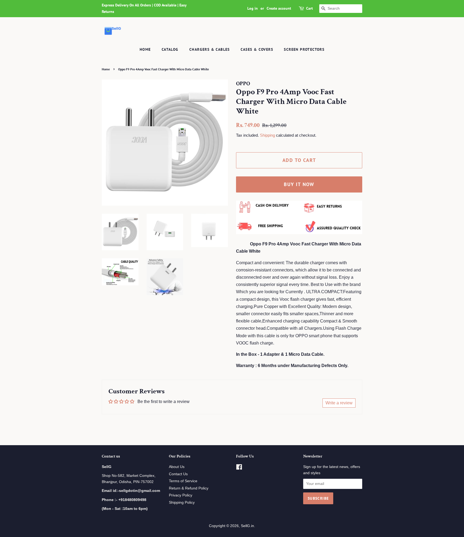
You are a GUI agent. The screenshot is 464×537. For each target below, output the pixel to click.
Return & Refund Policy (188, 488)
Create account (279, 8)
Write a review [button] (339, 403)
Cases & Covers (257, 49)
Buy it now (299, 184)
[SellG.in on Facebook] (239, 468)
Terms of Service (183, 481)
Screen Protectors (304, 49)
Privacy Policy (180, 495)
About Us (176, 467)
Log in (252, 8)
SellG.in (247, 526)
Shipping (267, 135)
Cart (309, 8)
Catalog (170, 49)
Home (145, 49)
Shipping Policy (182, 502)
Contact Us (178, 474)
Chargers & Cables (209, 49)
